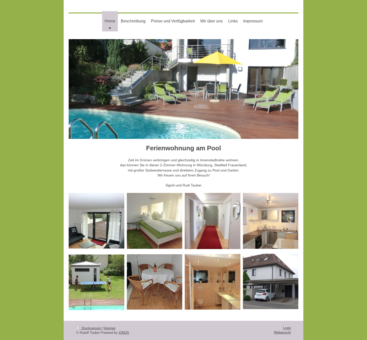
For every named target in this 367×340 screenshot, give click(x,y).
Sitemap (109, 328)
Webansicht (282, 332)
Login (287, 328)
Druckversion (91, 328)
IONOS (124, 333)
